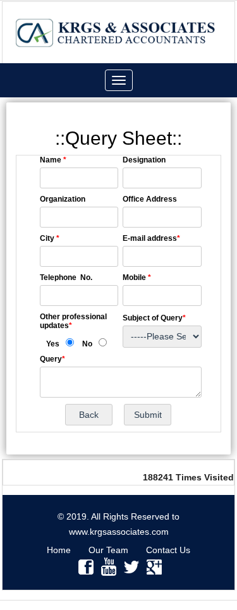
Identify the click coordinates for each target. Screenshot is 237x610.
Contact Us (168, 550)
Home (59, 550)
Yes (52, 343)
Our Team (108, 550)
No (87, 343)
